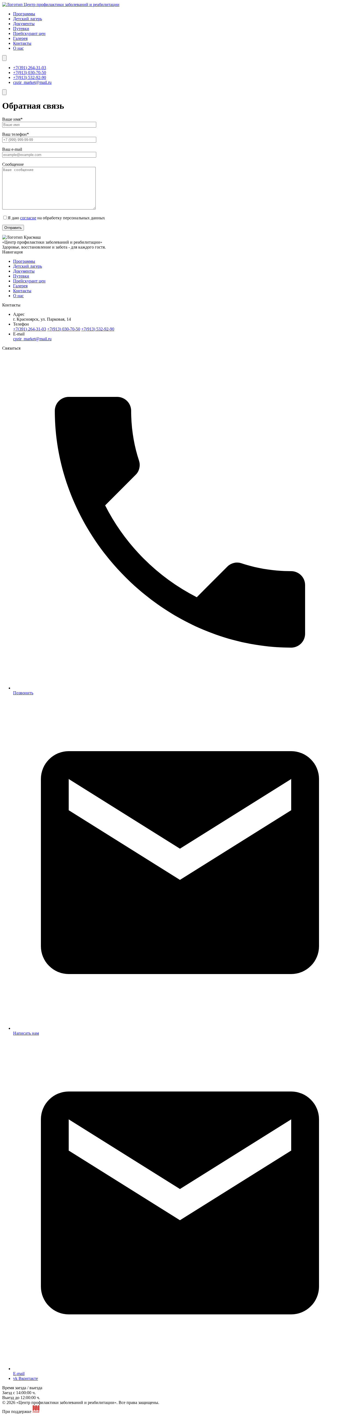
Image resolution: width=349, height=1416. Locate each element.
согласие (28, 218)
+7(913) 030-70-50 (29, 72)
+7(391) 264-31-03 (29, 67)
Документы (24, 23)
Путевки (21, 28)
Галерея (20, 38)
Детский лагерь (27, 18)
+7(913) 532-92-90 (29, 77)
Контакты (22, 43)
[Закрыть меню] (4, 58)
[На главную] (60, 4)
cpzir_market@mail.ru (32, 82)
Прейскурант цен (29, 33)
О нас (18, 48)
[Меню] (4, 92)
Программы (24, 13)
